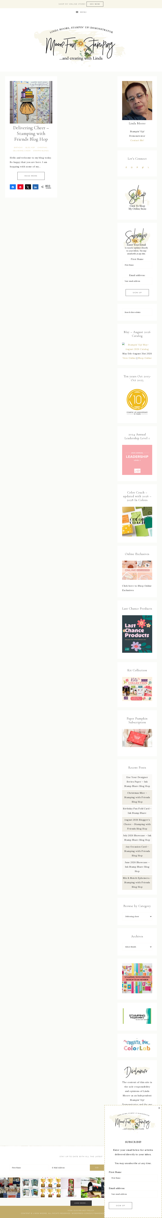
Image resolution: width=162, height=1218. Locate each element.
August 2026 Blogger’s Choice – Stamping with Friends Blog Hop (137, 824)
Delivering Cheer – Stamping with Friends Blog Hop (31, 133)
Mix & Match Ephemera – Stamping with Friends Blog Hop (137, 882)
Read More (31, 176)
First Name (137, 259)
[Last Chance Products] (137, 652)
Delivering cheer (22, 151)
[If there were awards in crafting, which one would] (50, 1188)
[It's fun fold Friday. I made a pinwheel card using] (30, 1188)
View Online (129, 358)
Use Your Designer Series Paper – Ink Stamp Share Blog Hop (137, 782)
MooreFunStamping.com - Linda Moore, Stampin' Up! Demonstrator (81, 44)
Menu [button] (83, 12)
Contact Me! (137, 140)
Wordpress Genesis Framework (89, 1213)
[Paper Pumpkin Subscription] (137, 738)
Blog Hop (30, 147)
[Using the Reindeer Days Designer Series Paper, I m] (71, 1188)
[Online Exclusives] (137, 570)
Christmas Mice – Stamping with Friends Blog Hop (137, 797)
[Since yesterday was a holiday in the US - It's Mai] (91, 1188)
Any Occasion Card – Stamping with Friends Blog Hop (137, 851)
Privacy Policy (86, 1210)
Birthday (18, 147)
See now (95, 4)
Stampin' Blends (41, 151)
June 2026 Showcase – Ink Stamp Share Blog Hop (137, 867)
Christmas (42, 147)
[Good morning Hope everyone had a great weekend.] (10, 1188)
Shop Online (145, 358)
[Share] (13, 186)
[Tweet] (28, 186)
